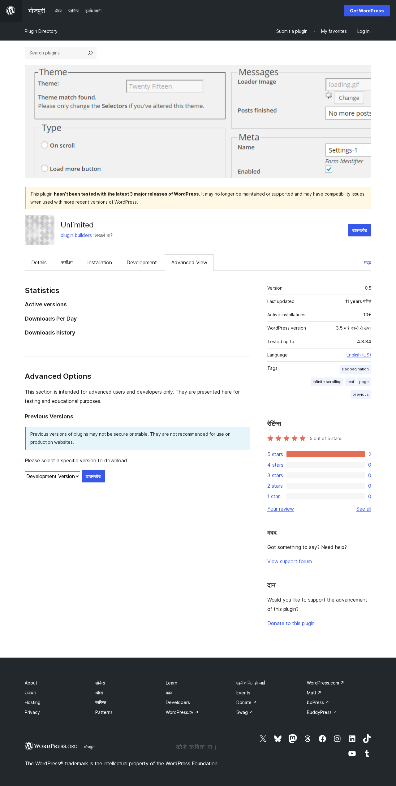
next (350, 381)
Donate (246, 702)
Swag (244, 712)
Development (142, 262)
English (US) (358, 354)
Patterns (104, 712)
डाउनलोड (359, 230)
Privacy (32, 712)
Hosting (33, 702)
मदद (367, 262)
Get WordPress (367, 10)
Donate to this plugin (291, 623)
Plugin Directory (41, 31)
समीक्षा (67, 262)
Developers (178, 702)
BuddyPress (322, 712)
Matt (314, 692)
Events (243, 692)
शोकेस (100, 682)
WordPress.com (325, 682)
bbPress (318, 702)
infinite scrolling (327, 381)
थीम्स (99, 692)
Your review (280, 509)
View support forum (289, 561)
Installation (99, 262)
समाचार (30, 692)
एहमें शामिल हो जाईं (250, 682)
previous (360, 394)
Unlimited (77, 224)
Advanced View (189, 262)
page (364, 381)
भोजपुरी (89, 746)
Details (39, 262)
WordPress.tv (182, 712)
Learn (171, 682)
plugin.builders (76, 235)
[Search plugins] (90, 53)
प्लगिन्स (100, 702)
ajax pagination (355, 369)
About (31, 682)
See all (363, 509)
